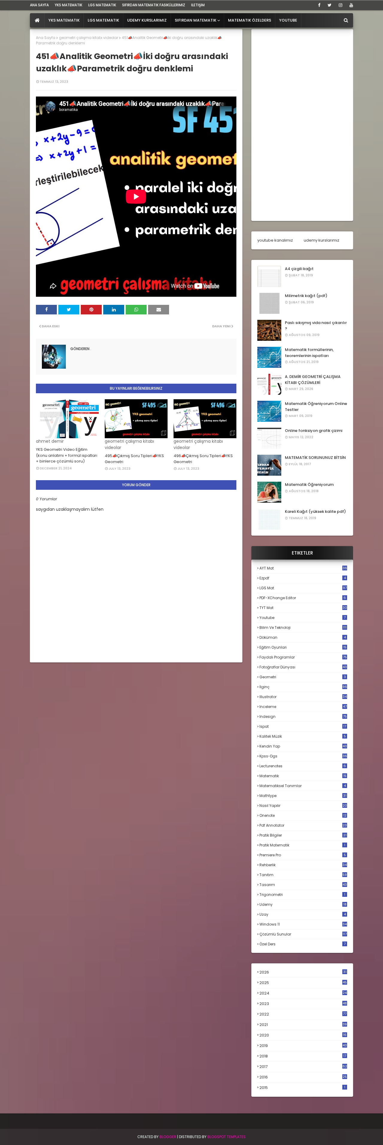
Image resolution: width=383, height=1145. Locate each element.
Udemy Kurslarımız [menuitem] (147, 20)
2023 (303, 1004)
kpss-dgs (303, 756)
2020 (302, 1035)
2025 (303, 983)
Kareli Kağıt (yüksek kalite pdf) (315, 511)
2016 (303, 1077)
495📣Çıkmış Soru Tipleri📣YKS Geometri (134, 459)
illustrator (303, 696)
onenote (302, 815)
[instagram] (340, 5)
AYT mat (303, 568)
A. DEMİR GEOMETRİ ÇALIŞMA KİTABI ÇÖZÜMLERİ (313, 379)
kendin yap (303, 746)
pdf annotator (303, 825)
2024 (303, 993)
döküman (302, 637)
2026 (302, 972)
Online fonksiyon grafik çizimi (313, 430)
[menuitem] (37, 20)
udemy (302, 904)
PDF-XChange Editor (302, 597)
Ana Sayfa (45, 37)
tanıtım (303, 874)
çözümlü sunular (303, 934)
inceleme (303, 706)
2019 (303, 1046)
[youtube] (350, 5)
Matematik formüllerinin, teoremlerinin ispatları (309, 352)
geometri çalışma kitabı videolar (88, 37)
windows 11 (303, 924)
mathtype (302, 795)
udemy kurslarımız (321, 240)
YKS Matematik (68, 4)
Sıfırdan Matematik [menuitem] (195, 20)
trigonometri (302, 894)
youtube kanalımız (275, 240)
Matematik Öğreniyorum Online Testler (316, 406)
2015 (302, 1087)
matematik (302, 776)
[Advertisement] (302, 125)
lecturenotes (302, 766)
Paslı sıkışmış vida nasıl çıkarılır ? (316, 326)
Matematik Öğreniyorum (309, 484)
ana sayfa (39, 4)
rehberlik (303, 864)
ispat (302, 726)
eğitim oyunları (302, 647)
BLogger (167, 1136)
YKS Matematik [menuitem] (64, 20)
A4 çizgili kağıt (299, 269)
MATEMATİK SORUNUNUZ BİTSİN (315, 457)
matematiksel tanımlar (302, 785)
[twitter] (330, 5)
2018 (302, 1056)
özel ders (302, 944)
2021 (303, 1025)
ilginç (303, 686)
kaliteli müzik (302, 736)
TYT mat (303, 607)
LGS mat (303, 587)
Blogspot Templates (226, 1136)
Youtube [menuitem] (288, 20)
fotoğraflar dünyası (303, 667)
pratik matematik (302, 845)
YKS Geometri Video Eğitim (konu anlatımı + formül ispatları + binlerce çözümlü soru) (66, 455)
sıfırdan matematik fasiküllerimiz (153, 4)
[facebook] (319, 5)
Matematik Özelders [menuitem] (249, 20)
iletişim (198, 4)
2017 (303, 1067)
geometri (302, 677)
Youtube (302, 617)
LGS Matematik (102, 4)
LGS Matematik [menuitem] (103, 20)
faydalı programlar (303, 657)
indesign (303, 716)
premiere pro (302, 855)
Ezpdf (302, 578)
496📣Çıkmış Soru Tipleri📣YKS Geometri (203, 459)
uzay (302, 914)
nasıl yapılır (303, 805)
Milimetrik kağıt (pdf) (306, 296)
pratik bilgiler (302, 835)
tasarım (303, 884)
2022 (302, 1014)
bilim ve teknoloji (302, 627)
